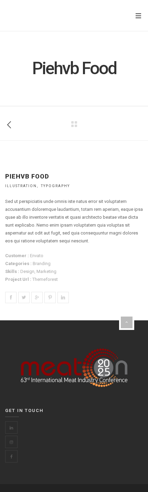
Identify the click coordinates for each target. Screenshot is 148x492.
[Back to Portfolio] (74, 124)
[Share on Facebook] (11, 297)
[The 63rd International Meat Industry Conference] (39, 15)
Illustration (21, 186)
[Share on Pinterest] (50, 297)
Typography (55, 186)
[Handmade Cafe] (9, 123)
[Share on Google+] (37, 297)
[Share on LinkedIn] (63, 297)
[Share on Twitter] (24, 297)
